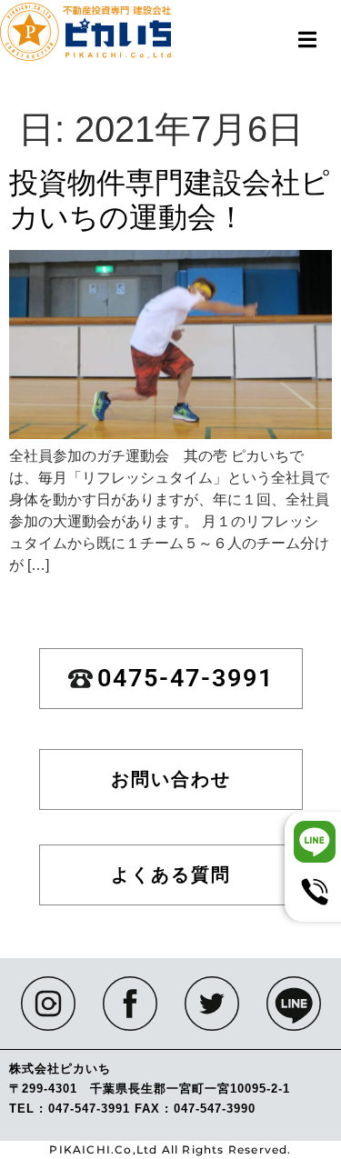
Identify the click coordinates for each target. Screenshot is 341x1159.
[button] (307, 39)
